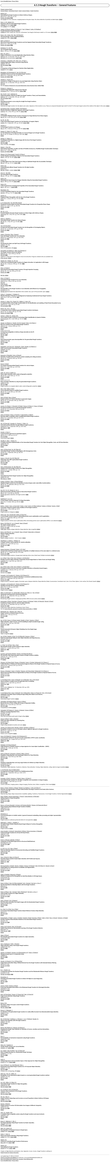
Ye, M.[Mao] (9, 645)
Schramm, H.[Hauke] (63, 918)
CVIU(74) (3, 304)
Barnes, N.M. (4, 1003)
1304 (6, 616)
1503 (8, 667)
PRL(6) (2, 187)
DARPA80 (3, 25)
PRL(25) (2, 484)
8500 (55, 32)
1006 (8, 545)
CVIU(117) (3, 623)
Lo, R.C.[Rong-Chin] (5, 202)
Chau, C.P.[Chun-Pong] (6, 449)
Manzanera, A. (4, 814)
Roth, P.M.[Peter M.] (40, 866)
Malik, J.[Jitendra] (14, 719)
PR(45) (2, 578)
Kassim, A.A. (4, 308)
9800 (12, 1048)
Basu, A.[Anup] (12, 397)
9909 (6, 384)
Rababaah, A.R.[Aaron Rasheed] (8, 745)
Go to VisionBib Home (6, 1)
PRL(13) (2, 163)
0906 (6, 948)
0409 (8, 471)
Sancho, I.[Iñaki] (56, 506)
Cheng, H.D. (3, 514)
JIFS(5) (2, 297)
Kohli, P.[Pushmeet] (22, 892)
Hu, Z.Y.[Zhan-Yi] (4, 1089)
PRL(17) (2, 128)
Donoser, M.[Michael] (28, 601)
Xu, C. (2, 970)
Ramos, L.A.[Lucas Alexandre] (8, 805)
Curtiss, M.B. (10, 35)
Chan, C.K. (3, 1112)
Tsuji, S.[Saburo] (26, 29)
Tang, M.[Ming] (11, 1050)
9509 (28, 123)
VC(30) (2, 648)
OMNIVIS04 (3, 1006)
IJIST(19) (3, 509)
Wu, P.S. (2, 211)
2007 (6, 749)
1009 (8, 641)
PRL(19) (2, 263)
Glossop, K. (3, 301)
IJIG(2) (2, 502)
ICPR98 (2, 1053)
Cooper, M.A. (4, 114)
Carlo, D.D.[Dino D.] (36, 788)
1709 (8, 732)
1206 (8, 580)
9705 (8, 207)
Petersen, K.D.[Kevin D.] (19, 1027)
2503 (6, 783)
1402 (6, 571)
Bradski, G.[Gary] (25, 620)
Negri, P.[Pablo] (4, 796)
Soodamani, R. (4, 499)
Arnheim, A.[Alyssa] (13, 788)
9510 (6, 1078)
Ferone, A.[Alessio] (5, 840)
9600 (10, 1094)
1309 (8, 844)
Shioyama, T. (20, 1019)
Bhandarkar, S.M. (5, 190)
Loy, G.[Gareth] (15, 523)
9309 (8, 1108)
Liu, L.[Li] (7, 848)
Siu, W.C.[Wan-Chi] (16, 449)
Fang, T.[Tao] (10, 558)
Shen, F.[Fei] (3, 388)
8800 (11, 151)
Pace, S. (2, 1036)
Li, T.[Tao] (3, 645)
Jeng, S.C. (3, 173)
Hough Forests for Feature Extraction (10, 1152)
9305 (25, 111)
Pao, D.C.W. (3, 94)
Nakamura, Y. (9, 1121)
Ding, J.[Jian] (15, 645)
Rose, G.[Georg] (53, 918)
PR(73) (2, 730)
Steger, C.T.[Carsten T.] (15, 414)
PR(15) (2, 43)
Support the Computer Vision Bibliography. (22, 1159)
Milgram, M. (17, 540)
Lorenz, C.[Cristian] (17, 918)
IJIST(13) (3, 435)
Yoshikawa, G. (13, 1019)
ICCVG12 (3, 877)
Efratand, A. (3, 88)
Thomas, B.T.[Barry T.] (28, 406)
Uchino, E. (3, 294)
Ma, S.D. (3, 1096)
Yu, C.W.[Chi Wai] (16, 592)
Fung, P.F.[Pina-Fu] (5, 1065)
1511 (8, 675)
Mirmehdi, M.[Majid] (17, 406)
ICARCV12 (3, 851)
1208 (8, 597)
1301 (6, 887)
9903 (10, 285)
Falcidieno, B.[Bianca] (29, 727)
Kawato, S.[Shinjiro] (5, 1104)
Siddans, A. (22, 301)
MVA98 (2, 1048)
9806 (6, 255)
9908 (11, 313)
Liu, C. (17, 490)
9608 (6, 143)
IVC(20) (2, 409)
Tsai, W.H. (8, 173)
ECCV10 (2, 639)
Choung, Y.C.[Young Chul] (18, 994)
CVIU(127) (3, 656)
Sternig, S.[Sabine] (19, 866)
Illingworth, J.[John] (19, 346)
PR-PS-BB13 (3, 843)
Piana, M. (19, 611)
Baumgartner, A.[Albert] (27, 414)
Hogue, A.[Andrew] (33, 952)
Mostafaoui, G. (4, 540)
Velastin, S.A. (7, 970)
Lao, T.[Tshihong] (28, 1019)
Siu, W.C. (7, 120)
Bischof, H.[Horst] (49, 601)
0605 (27, 494)
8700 (16, 187)
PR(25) (2, 75)
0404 (6, 454)
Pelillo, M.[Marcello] (39, 601)
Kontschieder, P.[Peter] (6, 601)
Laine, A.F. (15, 131)
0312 (6, 436)
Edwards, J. (8, 218)
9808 (23, 263)
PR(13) (2, 16)
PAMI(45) (3, 756)
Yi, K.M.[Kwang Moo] (6, 679)
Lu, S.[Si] (3, 848)
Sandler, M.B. (9, 1112)
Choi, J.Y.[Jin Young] (34, 679)
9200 (19, 163)
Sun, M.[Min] (4, 620)
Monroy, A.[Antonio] (19, 710)
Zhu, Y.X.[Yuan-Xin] (5, 423)
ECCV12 (2, 869)
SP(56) (2, 198)
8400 (18, 51)
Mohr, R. (8, 1134)
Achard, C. (10, 540)
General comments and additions (9, 1157)
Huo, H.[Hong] (17, 558)
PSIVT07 (2, 964)
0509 (8, 999)
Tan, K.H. (13, 308)
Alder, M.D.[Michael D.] (20, 250)
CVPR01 (2, 1030)
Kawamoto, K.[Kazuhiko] (6, 355)
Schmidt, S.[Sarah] (27, 918)
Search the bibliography (6, 1159)
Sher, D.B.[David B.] (18, 35)
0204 (8, 393)
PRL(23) (2, 375)
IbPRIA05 (3, 997)
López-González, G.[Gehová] (7, 831)
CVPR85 (2, 32)
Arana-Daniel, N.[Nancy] (20, 831)
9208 (6, 1117)
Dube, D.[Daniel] (5, 900)
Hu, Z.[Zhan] (4, 1050)
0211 (6, 1014)
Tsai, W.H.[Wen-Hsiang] (16, 202)
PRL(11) (2, 176)
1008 (8, 554)
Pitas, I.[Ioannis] (14, 234)
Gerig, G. (3, 1059)
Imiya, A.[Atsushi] (17, 355)
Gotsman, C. (10, 88)
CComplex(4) (4, 91)
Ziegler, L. (10, 822)
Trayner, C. (3, 316)
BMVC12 (3, 886)
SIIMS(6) (3, 614)
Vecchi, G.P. (10, 79)
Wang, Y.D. (3, 1045)
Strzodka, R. (3, 441)
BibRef (8, 18)
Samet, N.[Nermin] (5, 753)
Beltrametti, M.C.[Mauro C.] (42, 662)
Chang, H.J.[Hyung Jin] (36, 693)
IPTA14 (2, 817)
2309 (6, 774)
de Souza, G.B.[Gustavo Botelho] (8, 653)
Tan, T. (8, 308)
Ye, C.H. (7, 490)
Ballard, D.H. (4, 13)
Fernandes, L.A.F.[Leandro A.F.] (8, 575)
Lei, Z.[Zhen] (4, 558)
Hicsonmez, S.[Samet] (15, 753)
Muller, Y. (3, 1134)
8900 (18, 181)
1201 (6, 905)
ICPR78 (2, 1148)
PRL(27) (2, 493)
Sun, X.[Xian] (15, 909)
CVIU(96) (3, 470)
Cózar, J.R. (3, 372)
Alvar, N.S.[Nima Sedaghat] (15, 883)
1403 (6, 697)
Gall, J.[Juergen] (27, 883)
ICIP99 (2, 477)
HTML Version (4, 258)
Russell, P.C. (16, 301)
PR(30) (2, 205)
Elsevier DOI (4, 18)
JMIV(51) (3, 665)
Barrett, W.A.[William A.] (7, 1027)
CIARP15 (3, 808)
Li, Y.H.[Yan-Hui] (4, 769)
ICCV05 (2, 535)
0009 (6, 335)
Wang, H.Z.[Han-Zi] (14, 857)
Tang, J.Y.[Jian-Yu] (5, 857)
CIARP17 (3, 799)
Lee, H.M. (3, 1082)
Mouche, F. (19, 423)
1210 (8, 606)
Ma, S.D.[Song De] (13, 1089)
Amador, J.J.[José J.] (5, 432)
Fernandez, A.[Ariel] (5, 778)
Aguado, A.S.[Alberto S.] (6, 323)
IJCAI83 (2, 38)
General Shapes (4, 11)
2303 (6, 758)
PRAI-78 (2, 1142)
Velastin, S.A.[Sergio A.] (6, 961)
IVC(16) (2, 271)
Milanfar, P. (3, 125)
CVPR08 (2, 955)
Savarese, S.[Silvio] (34, 620)
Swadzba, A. (16, 822)
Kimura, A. (3, 1010)
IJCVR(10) (3, 748)
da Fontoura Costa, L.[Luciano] (8, 108)
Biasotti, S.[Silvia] (19, 727)
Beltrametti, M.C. (5, 611)
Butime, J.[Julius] (5, 506)
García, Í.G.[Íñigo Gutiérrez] (34, 506)
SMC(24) (3, 193)
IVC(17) (2, 311)
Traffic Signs (3, 529)
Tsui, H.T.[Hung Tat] (20, 1050)
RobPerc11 (3, 903)
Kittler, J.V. (13, 1073)
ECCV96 (2, 290)
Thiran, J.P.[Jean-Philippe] (16, 481)
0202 (8, 368)
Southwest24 (4, 791)
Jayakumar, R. (13, 94)
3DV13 (2, 825)
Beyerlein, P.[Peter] (36, 918)
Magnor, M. (14, 441)
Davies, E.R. (3, 160)
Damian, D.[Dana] (13, 985)
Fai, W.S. (11, 48)
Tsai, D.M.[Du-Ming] (5, 226)
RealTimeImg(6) (4, 319)
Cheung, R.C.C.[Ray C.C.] (26, 592)
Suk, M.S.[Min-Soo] (21, 72)
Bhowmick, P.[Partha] (15, 874)
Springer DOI (4, 291)
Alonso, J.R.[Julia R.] (26, 778)
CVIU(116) (3, 604)
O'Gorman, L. (4, 60)
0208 (8, 402)
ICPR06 (2, 349)
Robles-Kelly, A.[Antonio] (34, 532)
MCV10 (2, 921)
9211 (10, 98)
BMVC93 (3, 168)
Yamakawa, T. (9, 294)
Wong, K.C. (3, 1073)
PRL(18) (2, 221)
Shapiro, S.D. (4, 1139)
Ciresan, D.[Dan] (4, 985)
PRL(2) (2, 51)
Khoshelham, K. (4, 977)
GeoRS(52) (3, 569)
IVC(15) (2, 228)
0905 (8, 519)
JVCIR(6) (3, 123)
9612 (26, 134)
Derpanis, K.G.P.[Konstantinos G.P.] (20, 952)
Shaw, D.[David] (23, 523)
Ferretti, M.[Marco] (20, 154)
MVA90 (2, 69)
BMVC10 (3, 929)
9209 (11, 77)
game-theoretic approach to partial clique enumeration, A (19, 609)
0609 (6, 351)
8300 (15, 38)
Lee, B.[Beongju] (25, 679)
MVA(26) (3, 682)
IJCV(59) (2, 452)
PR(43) (2, 526)
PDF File (2, 170)
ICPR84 (2, 1137)
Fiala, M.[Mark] (4, 397)
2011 (8, 765)
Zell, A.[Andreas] (13, 900)
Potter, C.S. (25, 423)
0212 (8, 410)
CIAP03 (2, 443)
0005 (25, 319)
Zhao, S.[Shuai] (14, 848)
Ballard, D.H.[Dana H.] (16, 29)
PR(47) (2, 587)
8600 (13, 1131)
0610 (8, 990)
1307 (8, 624)
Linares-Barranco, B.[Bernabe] (32, 796)
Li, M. (6, 211)
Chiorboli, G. (4, 79)
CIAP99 (2, 383)
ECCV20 (2, 764)
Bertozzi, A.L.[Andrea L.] (24, 788)
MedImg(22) (4, 426)
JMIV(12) (3, 326)
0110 (6, 1032)
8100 (11, 18)
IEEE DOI (3, 58)
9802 (8, 230)
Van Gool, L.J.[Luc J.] (36, 883)
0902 (6, 510)
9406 (24, 117)
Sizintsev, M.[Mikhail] (6, 952)
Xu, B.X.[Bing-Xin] (20, 636)
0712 (8, 965)
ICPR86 (2, 1131)
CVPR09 (2, 947)
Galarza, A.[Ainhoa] (46, 506)
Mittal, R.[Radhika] (5, 874)
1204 (6, 562)
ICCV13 (2, 696)
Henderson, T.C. (4, 48)
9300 (19, 170)
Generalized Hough (13, 11)
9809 (18, 297)
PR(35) (2, 367)
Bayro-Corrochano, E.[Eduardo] (34, 831)
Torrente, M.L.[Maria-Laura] (7, 727)
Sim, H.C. (8, 1073)
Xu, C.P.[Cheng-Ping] (17, 961)
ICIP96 (2, 341)
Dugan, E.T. (9, 131)
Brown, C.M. (4, 35)
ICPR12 (2, 860)
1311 (6, 827)
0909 (6, 723)
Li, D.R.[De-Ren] (25, 558)
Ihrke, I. (8, 441)
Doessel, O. (12, 490)
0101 (8, 359)
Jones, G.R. (27, 301)
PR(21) (2, 150)
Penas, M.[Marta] (38, 406)
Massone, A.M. (13, 611)
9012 (20, 58)
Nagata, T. (3, 147)
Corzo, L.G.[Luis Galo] (14, 506)
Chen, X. (7, 1096)
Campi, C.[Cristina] (30, 662)
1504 (8, 684)
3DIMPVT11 (3, 630)
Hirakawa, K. (16, 294)
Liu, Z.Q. (10, 499)
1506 (6, 706)
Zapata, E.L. (13, 372)
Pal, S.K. (16, 260)
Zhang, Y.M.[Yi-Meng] (6, 926)
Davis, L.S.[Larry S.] (5, 40)
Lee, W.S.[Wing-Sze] (15, 1065)
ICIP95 (2, 1076)
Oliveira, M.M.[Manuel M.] (22, 575)
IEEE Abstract (4, 428)
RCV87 (4, 19)
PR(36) (2, 417)
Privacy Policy (15, 1)
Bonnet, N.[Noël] (5, 364)
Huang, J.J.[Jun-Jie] (5, 458)
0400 (10, 1007)
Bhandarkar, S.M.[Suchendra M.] (8, 72)
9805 (8, 239)
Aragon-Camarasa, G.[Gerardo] (8, 549)
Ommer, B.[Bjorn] (5, 719)
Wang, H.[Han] (10, 388)
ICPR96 (2, 141)
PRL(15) (2, 117)
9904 (10, 306)
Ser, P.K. (2, 120)
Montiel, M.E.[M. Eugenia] (19, 323)
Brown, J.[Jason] (4, 788)
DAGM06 (3, 988)
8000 (15, 25)
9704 (22, 198)
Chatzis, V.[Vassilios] (5, 234)
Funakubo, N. (9, 1045)
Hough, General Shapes (24, 11)
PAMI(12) (3, 56)
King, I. (21, 1065)
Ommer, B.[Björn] (21, 701)
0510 (6, 536)
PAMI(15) (3, 82)
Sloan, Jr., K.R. (4, 22)
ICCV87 (2, 1062)
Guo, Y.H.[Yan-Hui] (11, 514)
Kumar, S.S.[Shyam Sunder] (14, 620)
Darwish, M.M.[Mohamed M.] (19, 736)
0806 (6, 957)
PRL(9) (2, 181)
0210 (22, 502)
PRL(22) (2, 358)
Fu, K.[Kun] (8, 909)
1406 (8, 588)
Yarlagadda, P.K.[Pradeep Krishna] (9, 701)
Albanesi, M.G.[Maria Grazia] (8, 154)
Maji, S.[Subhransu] (5, 944)
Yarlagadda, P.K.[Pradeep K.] (7, 710)
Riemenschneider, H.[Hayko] (7, 866)
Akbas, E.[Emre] (25, 753)
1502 (6, 462)
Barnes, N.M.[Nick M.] (6, 523)
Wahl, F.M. (3, 1128)
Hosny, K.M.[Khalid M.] (6, 736)
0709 (6, 981)
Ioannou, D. (3, 131)
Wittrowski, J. (4, 822)
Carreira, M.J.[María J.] (6, 406)
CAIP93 (2, 1107)
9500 (19, 157)
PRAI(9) (2, 157)
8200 (11, 45)
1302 (8, 861)
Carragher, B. (13, 423)
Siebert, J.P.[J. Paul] (20, 549)
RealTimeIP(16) (4, 739)
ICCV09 (2, 722)
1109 (6, 632)
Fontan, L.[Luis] (24, 506)
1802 (8, 801)
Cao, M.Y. (3, 490)
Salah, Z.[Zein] (45, 918)
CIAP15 (2, 674)
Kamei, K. (3, 1121)
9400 (24, 91)
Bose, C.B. (3, 53)
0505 (6, 327)
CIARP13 (3, 834)
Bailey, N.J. (8, 316)
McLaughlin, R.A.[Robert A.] (7, 250)
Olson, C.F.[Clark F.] (5, 268)
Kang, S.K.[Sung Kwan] (6, 994)
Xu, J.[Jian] (3, 909)
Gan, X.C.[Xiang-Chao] (14, 769)
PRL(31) (2, 552)
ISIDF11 (2, 912)
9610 (6, 342)
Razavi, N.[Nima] (5, 883)
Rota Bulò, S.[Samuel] (17, 601)
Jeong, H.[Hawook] (15, 679)
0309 (8, 419)
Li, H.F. (8, 94)
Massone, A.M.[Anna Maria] (7, 662)
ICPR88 (2, 1099)
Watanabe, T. (9, 1010)
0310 (6, 445)
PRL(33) (2, 595)
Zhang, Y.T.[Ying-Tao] (21, 514)
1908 (8, 740)
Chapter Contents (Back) (6, 9)
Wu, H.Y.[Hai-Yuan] (5, 1019)
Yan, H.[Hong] (36, 592)
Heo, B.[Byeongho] (25, 693)
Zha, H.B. (8, 147)
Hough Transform (34, 11)
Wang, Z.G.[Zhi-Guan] (6, 592)
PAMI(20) (3, 253)
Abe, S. (14, 1121)
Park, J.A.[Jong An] (28, 994)
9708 (21, 221)
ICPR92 (2, 1085)
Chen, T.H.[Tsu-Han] (16, 926)
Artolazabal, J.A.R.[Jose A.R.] (7, 346)
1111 (6, 913)
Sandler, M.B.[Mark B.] (21, 108)
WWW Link (3, 649)
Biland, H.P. (9, 1128)
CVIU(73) (3, 281)
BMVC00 (3, 333)
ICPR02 (2, 1013)
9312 (42, 85)
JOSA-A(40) (3, 781)
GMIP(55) (3, 111)
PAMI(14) (3, 97)
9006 (6, 104)
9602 (27, 128)
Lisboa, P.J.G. (9, 301)
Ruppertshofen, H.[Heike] (7, 918)
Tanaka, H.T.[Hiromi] (5, 29)
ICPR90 (2, 63)
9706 (24, 214)
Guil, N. (8, 372)
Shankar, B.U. (4, 260)
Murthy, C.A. (10, 260)
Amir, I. (7, 53)
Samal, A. (3, 218)
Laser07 (2, 980)
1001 (8, 528)
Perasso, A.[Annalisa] (20, 662)
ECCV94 (2, 973)
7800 (13, 1142)
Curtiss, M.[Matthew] (36, 29)
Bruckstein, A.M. (11, 60)
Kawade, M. (35, 1019)
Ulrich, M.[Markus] (5, 414)
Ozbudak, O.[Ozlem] (15, 840)
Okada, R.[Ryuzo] (5, 935)
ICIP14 (2, 461)
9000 (10, 65)
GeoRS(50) (3, 561)
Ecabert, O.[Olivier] (5, 481)
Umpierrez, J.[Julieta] (16, 778)
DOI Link (3, 282)
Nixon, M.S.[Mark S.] (31, 323)
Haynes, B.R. (15, 316)
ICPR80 (4, 26)
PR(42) (2, 517)
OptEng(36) (3, 214)
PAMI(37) (3, 704)
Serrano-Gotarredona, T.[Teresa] (16, 796)
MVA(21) (3, 543)
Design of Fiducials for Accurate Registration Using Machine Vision (21, 85)
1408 (8, 658)
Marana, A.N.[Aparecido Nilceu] (24, 653)
